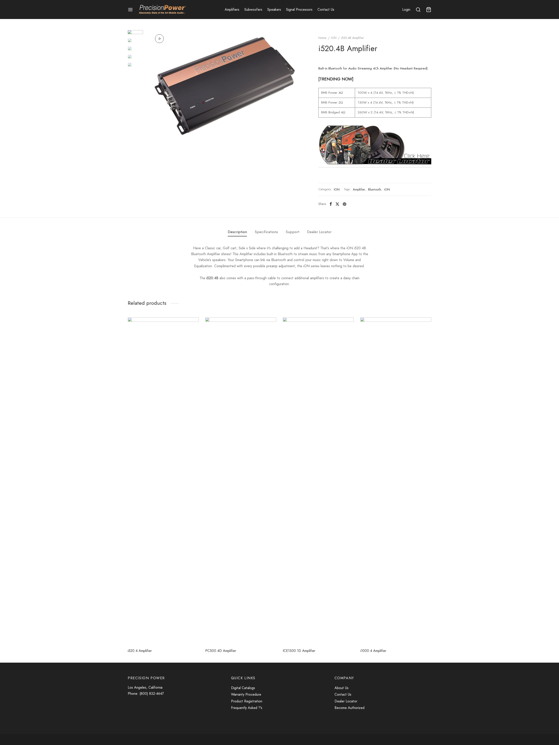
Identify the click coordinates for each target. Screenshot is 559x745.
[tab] (237, 232)
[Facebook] (331, 204)
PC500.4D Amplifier (220, 650)
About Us (342, 687)
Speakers (274, 9)
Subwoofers (253, 9)
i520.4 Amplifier (140, 650)
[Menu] (130, 10)
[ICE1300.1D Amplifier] (318, 481)
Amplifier (359, 189)
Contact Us (325, 9)
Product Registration (246, 701)
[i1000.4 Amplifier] (395, 481)
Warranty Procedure (246, 694)
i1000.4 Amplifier (373, 650)
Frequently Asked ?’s (246, 707)
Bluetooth (374, 189)
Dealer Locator (319, 232)
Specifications (266, 232)
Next (297, 85)
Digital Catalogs (243, 687)
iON (387, 189)
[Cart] (428, 9)
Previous (151, 85)
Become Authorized (349, 707)
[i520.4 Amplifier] (163, 481)
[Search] (418, 9)
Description (237, 232)
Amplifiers (232, 9)
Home (322, 38)
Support (292, 232)
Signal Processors (299, 9)
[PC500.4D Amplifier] (240, 481)
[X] (337, 204)
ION (333, 38)
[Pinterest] (344, 204)
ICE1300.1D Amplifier (299, 650)
